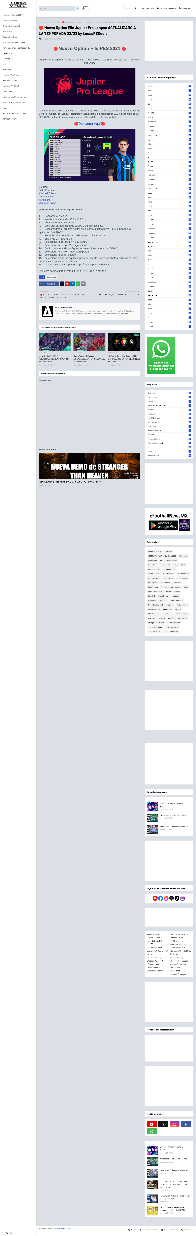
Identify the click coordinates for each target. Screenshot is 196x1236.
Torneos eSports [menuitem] (10, 118)
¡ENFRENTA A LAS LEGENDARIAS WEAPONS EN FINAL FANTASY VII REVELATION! (173, 1184)
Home (129, 8)
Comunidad (152, 560)
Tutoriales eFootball (169, 443)
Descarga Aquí (89, 124)
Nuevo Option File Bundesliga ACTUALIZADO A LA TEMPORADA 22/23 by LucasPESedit (89, 359)
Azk (40, 39)
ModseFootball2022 (155, 605)
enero (169, 117)
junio (169, 95)
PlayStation (167, 614)
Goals (186, 587)
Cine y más (183, 556)
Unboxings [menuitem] (7, 91)
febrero (169, 113)
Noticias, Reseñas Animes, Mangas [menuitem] (14, 105)
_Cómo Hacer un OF (178, 947)
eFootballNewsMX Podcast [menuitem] (14, 113)
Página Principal (44, 22)
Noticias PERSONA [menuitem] (11, 86)
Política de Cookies (168, 8)
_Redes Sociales (153, 967)
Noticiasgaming (169, 422)
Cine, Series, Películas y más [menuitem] (15, 97)
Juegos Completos (173, 591)
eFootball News (153, 934)
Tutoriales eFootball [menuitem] (11, 26)
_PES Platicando (176, 941)
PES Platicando (169, 426)
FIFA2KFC (169, 401)
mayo (169, 99)
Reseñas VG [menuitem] (8, 53)
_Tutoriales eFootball (178, 938)
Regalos (162, 618)
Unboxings (169, 451)
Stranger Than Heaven (156, 623)
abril (169, 104)
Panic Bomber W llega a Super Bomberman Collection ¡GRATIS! (173, 1208)
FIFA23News (165, 583)
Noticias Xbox (182, 605)
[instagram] (11, 1233)
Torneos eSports (169, 439)
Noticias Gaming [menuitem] (10, 80)
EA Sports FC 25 (169, 397)
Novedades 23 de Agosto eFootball (174, 815)
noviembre (169, 126)
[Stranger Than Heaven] (89, 466)
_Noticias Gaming (154, 957)
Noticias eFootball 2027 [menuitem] (13, 15)
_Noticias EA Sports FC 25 (180, 951)
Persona (178, 609)
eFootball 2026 (153, 574)
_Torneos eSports (154, 964)
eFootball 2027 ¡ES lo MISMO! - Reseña (172, 805)
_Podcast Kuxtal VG (155, 961)
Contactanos (187, 8)
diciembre (169, 121)
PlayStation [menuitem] (8, 58)
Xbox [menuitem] (5, 64)
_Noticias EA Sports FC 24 (157, 951)
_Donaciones (175, 971)
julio (169, 90)
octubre (169, 130)
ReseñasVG (169, 435)
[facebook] (3, 1233)
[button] (85, 8)
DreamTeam (169, 393)
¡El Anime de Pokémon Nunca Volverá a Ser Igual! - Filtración (175, 1197)
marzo (169, 108)
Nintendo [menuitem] (7, 69)
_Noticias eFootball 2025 (180, 934)
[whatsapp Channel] (152, 1131)
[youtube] (152, 1124)
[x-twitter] (7, 1233)
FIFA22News (152, 583)
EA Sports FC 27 (169, 569)
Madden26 (152, 600)
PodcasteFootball (169, 430)
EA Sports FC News (154, 947)
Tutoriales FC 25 (172, 627)
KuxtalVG (169, 410)
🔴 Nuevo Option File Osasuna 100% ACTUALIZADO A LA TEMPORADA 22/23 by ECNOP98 (124, 359)
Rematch (171, 618)
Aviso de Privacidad (145, 8)
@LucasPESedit (47, 193)
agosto (169, 86)
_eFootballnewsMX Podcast (154, 942)
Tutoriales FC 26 (154, 631)
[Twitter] (62, 283)
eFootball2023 (153, 578)
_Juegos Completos (178, 964)
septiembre (169, 135)
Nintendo (170, 605)
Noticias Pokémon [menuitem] (11, 75)
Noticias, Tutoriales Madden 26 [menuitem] (16, 48)
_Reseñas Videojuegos (179, 961)
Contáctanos (175, 967)
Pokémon (151, 618)
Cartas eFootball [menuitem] (10, 20)
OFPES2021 (56, 22)
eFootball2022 (182, 574)
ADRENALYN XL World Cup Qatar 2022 (162, 556)
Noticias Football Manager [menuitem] (14, 42)
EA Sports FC (165, 565)
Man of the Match (169, 418)
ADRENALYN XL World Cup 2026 (160, 551)
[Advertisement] (169, 41)
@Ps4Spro (44, 200)
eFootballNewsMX (63, 1228)
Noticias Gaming (176, 957)
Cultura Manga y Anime (168, 560)
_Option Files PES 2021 (177, 944)
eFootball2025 (169, 455)
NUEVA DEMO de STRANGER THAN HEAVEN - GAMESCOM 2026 (70, 482)
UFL (169, 447)
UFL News (174, 954)
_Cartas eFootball (154, 938)
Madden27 (163, 600)
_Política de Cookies (155, 971)
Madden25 (169, 414)
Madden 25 (151, 954)
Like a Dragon (163, 596)
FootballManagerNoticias (169, 405)
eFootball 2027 (168, 574)
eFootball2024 (168, 578)
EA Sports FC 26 (154, 569)
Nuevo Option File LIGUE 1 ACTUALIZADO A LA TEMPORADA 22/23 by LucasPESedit (54, 359)
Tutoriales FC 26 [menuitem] (10, 37)
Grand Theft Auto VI (155, 591)
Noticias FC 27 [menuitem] (9, 31)
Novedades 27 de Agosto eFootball (174, 826)
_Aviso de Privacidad (178, 974)
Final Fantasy (153, 587)
